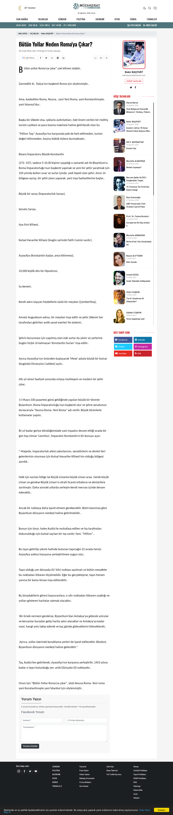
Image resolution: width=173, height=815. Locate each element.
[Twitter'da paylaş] (46, 58)
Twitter (121, 346)
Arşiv (135, 794)
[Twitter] (30, 771)
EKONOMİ (100, 19)
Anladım (161, 809)
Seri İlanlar (84, 786)
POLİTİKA (80, 19)
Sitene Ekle (137, 790)
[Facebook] (24, 771)
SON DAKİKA (22, 19)
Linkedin (141, 340)
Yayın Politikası (139, 774)
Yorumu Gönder (30, 746)
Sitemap (136, 786)
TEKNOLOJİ (152, 19)
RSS (139, 353)
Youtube (122, 353)
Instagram (143, 346)
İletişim (136, 798)
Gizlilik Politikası (140, 771)
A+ (101, 58)
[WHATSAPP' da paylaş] (52, 58)
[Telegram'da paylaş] (57, 58)
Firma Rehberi (85, 782)
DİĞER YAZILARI (134, 81)
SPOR (117, 19)
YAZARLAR (43, 19)
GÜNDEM (62, 19)
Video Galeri (84, 774)
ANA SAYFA (22, 34)
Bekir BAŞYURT (47, 34)
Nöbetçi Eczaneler (87, 778)
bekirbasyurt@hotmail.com (133, 75)
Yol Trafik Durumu (114, 774)
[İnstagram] (18, 771)
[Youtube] (35, 771)
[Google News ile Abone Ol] (28, 58)
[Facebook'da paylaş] (40, 58)
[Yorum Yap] (95, 58)
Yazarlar (82, 767)
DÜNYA (133, 19)
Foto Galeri (84, 771)
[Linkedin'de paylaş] (63, 58)
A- (107, 58)
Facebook (122, 340)
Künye (136, 767)
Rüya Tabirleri (112, 771)
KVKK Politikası (139, 778)
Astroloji (110, 767)
